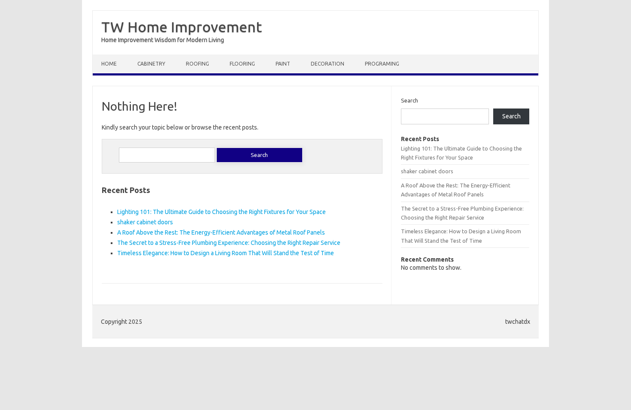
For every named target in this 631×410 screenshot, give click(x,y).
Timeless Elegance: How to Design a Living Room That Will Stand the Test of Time (225, 253)
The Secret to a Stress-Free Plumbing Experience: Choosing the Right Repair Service (228, 242)
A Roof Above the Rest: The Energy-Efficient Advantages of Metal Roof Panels (221, 232)
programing (382, 63)
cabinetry (151, 63)
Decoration (327, 63)
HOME (109, 63)
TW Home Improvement (181, 26)
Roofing (197, 63)
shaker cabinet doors (145, 222)
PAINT (283, 63)
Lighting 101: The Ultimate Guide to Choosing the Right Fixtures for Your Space (221, 211)
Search (409, 100)
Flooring (242, 63)
